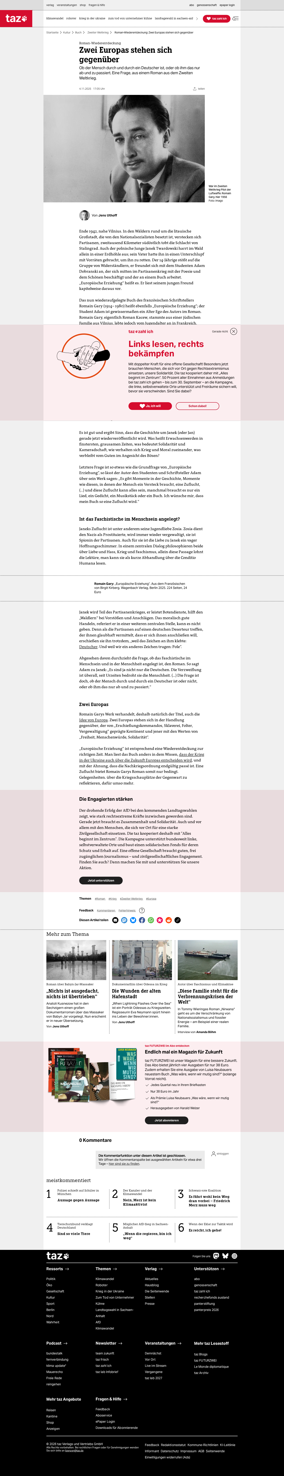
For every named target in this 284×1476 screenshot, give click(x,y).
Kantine (51, 1416)
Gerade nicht (220, 331)
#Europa (151, 898)
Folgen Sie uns (201, 1256)
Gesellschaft (55, 1291)
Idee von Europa (93, 720)
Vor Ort (150, 1360)
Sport (50, 1304)
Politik (50, 1279)
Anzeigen (53, 1429)
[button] (235, 18)
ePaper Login (105, 1422)
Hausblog (152, 1285)
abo (197, 1279)
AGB (201, 1451)
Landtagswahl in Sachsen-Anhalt (114, 1313)
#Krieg (113, 898)
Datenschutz (170, 1451)
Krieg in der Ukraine (110, 1291)
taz (58, 1256)
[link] (55, 18)
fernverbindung (57, 1360)
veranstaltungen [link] (67, 5)
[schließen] (234, 331)
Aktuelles (151, 1279)
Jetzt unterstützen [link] (101, 880)
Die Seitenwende (157, 1291)
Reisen (51, 1410)
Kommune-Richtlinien (203, 1445)
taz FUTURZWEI (205, 1360)
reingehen (53, 1384)
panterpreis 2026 (206, 1310)
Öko (49, 1285)
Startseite (52, 32)
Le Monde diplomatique (211, 1367)
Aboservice (104, 1415)
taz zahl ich (202, 1291)
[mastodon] (216, 1258)
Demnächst (153, 1353)
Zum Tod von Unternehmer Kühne (115, 1300)
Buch (78, 32)
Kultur (67, 32)
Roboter (102, 1285)
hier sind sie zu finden (124, 1164)
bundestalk (54, 1353)
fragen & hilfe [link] (97, 5)
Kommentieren (106, 910)
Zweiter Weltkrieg (98, 32)
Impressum (188, 1451)
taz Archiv (201, 1373)
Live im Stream (155, 1366)
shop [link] (83, 5)
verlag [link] (50, 5)
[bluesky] (225, 1258)
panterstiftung (204, 1304)
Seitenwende (215, 1451)
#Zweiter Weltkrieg (131, 898)
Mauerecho (54, 1372)
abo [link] (191, 5)
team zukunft (105, 1353)
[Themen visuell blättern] (197, 18)
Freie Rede (54, 1378)
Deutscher (88, 646)
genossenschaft (205, 1285)
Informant (152, 1451)
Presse (150, 1304)
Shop (50, 1423)
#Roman (100, 898)
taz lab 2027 (153, 1378)
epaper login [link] (227, 5)
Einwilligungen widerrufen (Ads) (167, 1457)
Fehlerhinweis (127, 910)
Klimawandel (105, 1279)
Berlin (50, 1310)
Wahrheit (52, 1322)
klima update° (56, 1366)
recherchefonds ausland (211, 1297)
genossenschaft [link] (207, 5)
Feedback (103, 1409)
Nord (50, 1316)
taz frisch (102, 1360)
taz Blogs (200, 1354)
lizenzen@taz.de (74, 1450)
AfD (98, 1322)
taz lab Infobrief (107, 1372)
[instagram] (234, 1258)
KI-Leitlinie (227, 1445)
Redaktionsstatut (174, 1445)
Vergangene (153, 1372)
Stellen (150, 1297)
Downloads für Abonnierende (117, 1428)
